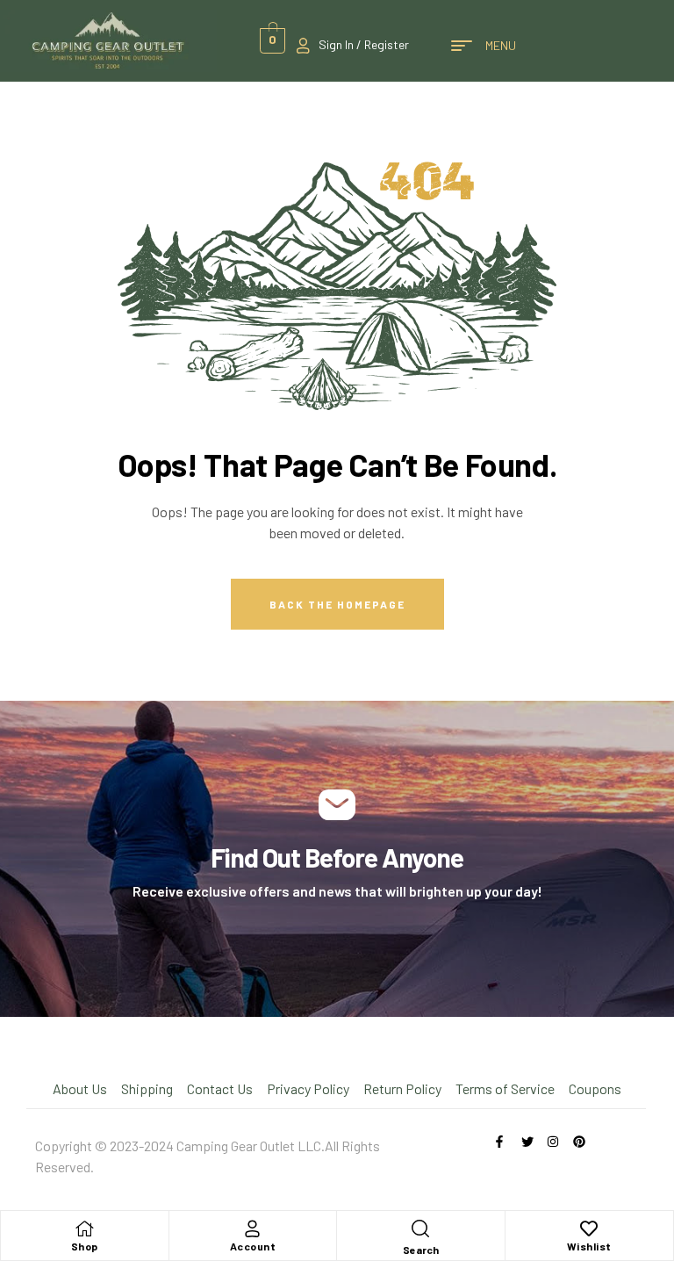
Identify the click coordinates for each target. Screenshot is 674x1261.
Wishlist (589, 1246)
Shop (84, 1246)
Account (253, 1246)
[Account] (253, 1228)
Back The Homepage (337, 604)
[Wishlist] (589, 1228)
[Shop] (84, 1228)
